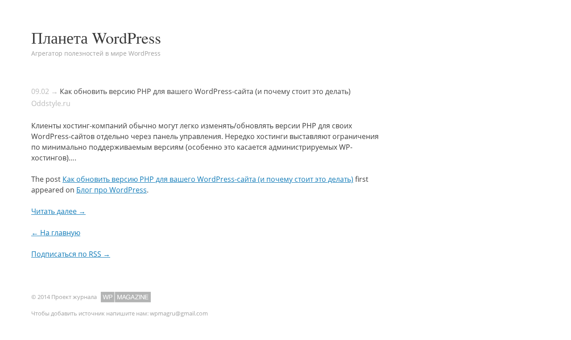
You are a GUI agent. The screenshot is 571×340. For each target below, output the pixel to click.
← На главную (55, 233)
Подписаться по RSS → (70, 254)
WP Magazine (126, 297)
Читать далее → (58, 211)
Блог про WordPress (111, 190)
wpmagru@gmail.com (179, 313)
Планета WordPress (96, 37)
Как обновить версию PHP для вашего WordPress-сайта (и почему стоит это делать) (205, 91)
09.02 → (44, 91)
